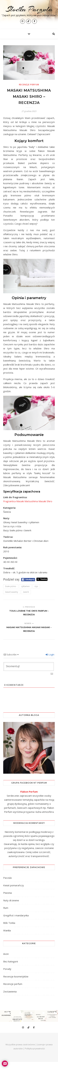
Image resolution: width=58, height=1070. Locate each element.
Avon (6, 953)
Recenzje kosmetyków (15, 976)
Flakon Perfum (29, 791)
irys (36, 586)
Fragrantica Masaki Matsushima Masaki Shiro (27, 501)
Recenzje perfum (29, 84)
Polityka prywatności (35, 1048)
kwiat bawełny (11, 592)
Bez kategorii (10, 961)
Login (51, 654)
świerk (26, 592)
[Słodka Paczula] (29, 14)
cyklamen (25, 586)
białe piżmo (10, 586)
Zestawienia (10, 991)
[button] (6, 1016)
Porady (7, 968)
